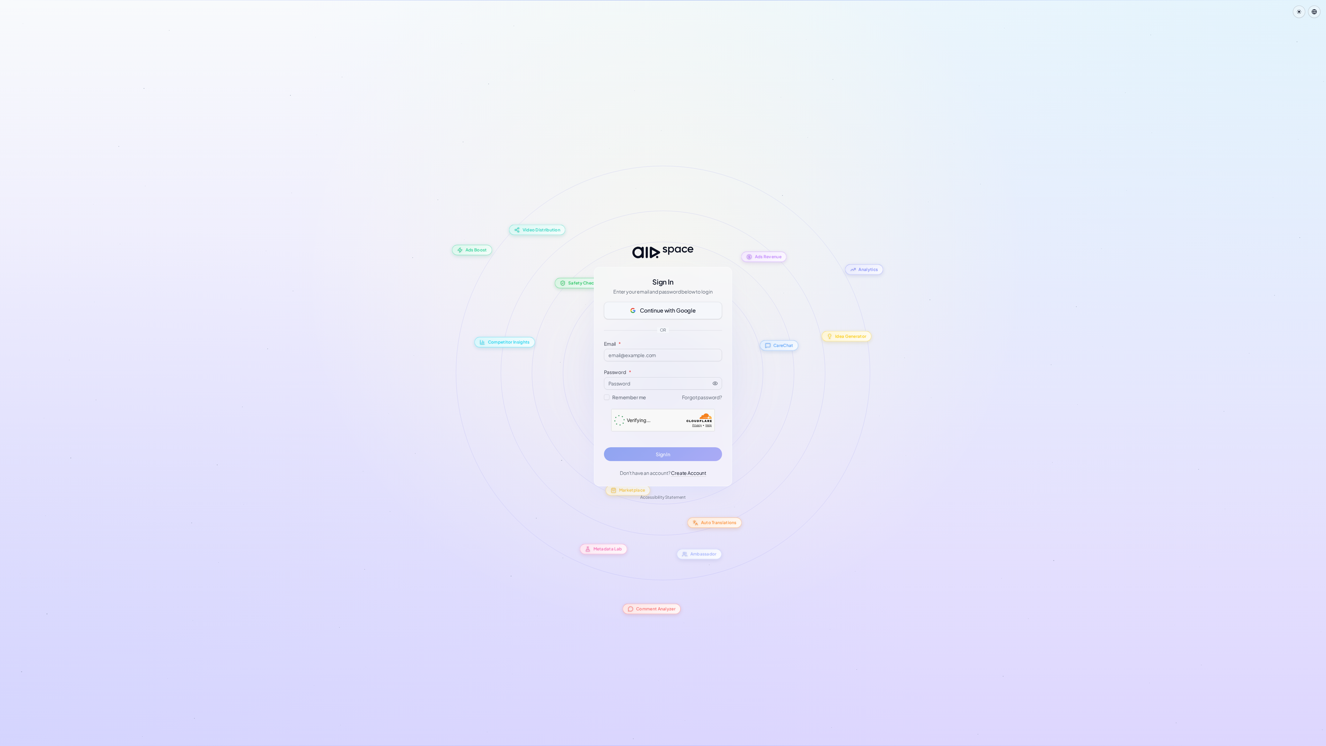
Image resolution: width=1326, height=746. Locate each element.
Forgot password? (702, 397)
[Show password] (717, 383)
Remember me (629, 397)
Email (612, 343)
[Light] (1299, 12)
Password (617, 372)
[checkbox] (606, 397)
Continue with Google (668, 310)
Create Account (688, 473)
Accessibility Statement (663, 497)
